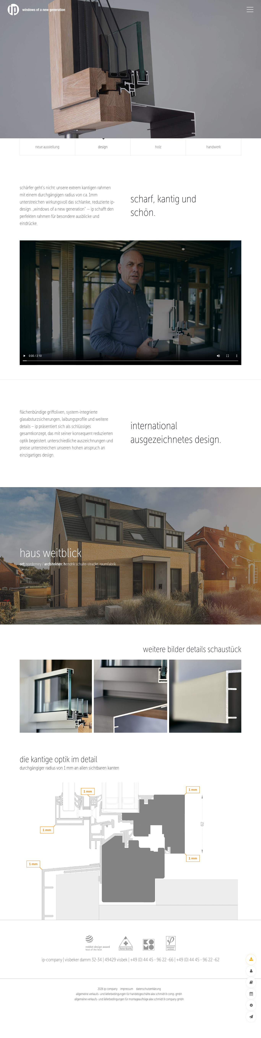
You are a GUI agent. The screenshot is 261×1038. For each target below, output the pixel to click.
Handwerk (213, 147)
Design (103, 147)
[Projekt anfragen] (251, 1005)
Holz (158, 147)
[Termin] (251, 993)
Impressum (126, 989)
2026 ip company (108, 989)
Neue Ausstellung (47, 147)
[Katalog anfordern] (251, 982)
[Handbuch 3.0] (251, 959)
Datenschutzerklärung (148, 989)
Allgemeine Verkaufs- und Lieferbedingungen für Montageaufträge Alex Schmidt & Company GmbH (129, 999)
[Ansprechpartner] (251, 971)
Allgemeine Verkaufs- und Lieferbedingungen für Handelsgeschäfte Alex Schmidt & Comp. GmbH (129, 994)
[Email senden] (251, 1016)
